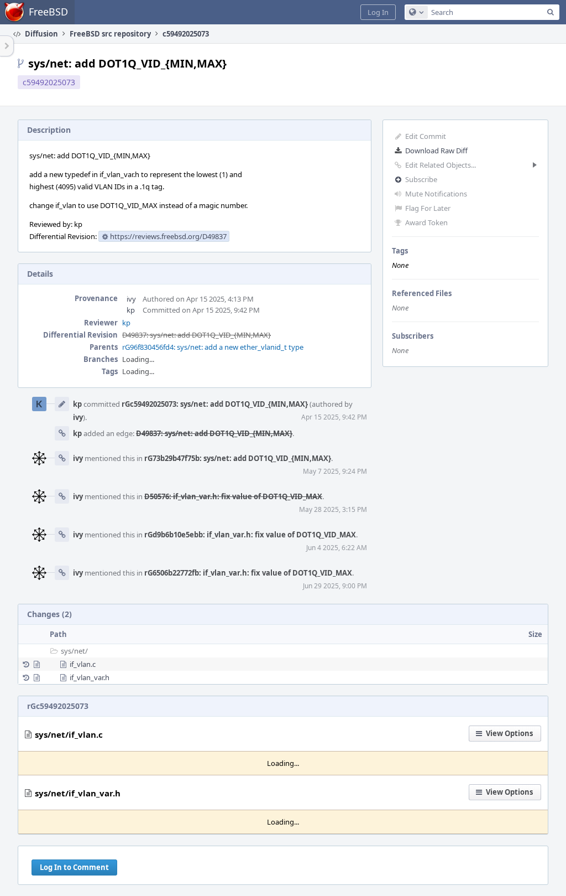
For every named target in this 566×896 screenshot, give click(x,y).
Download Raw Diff (436, 151)
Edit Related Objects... (440, 165)
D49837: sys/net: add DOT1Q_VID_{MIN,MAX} (196, 335)
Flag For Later (427, 208)
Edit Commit (425, 136)
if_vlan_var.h (89, 677)
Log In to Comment (74, 867)
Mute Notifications (436, 194)
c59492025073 (49, 82)
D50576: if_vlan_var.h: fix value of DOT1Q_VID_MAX (233, 496)
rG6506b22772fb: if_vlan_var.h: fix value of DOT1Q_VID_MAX (248, 573)
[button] (378, 12)
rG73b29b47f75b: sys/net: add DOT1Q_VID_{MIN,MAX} (237, 458)
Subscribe (421, 179)
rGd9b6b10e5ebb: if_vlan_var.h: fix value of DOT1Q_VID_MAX (250, 535)
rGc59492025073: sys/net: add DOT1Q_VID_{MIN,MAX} (215, 404)
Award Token (426, 222)
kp (131, 310)
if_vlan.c (83, 664)
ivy (131, 299)
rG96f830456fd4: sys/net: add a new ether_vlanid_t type (212, 347)
